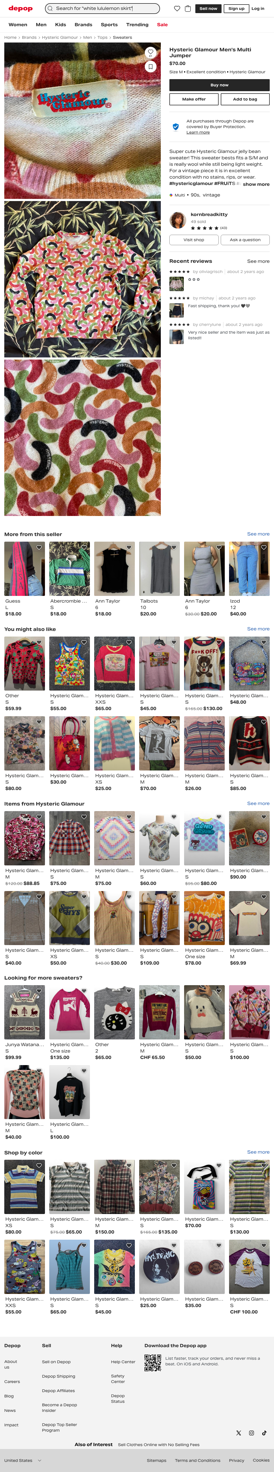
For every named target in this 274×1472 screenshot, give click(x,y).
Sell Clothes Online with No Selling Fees (159, 1444)
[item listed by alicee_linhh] (24, 1267)
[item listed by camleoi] (204, 838)
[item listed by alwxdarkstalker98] (249, 1267)
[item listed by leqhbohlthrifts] (24, 1012)
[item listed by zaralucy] (69, 1267)
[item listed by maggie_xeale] (249, 1187)
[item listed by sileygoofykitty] (159, 918)
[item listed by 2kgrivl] (159, 743)
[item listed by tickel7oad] (24, 918)
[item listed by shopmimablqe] (204, 1187)
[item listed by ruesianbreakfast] (114, 1012)
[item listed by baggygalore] (24, 743)
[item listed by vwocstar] (24, 1187)
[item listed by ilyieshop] (114, 918)
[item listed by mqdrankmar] (159, 1187)
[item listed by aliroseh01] (204, 664)
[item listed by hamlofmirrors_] (249, 664)
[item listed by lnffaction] (114, 1187)
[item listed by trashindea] (159, 1012)
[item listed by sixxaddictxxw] (69, 1012)
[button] (230, 228)
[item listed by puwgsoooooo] (69, 1092)
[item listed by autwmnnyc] (69, 1187)
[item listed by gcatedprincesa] (249, 838)
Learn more (198, 132)
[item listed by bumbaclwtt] (114, 664)
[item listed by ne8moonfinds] (159, 838)
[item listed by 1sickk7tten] (24, 1092)
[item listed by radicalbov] (204, 918)
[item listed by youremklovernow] (204, 743)
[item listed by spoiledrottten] (249, 1012)
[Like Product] (39, 547)
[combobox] (102, 8)
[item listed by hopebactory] (159, 1267)
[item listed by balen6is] (24, 838)
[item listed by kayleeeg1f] (69, 743)
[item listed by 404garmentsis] (69, 838)
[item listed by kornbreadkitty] (24, 569)
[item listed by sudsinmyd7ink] (204, 1012)
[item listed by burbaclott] (114, 1267)
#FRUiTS (225, 183)
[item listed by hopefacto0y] (204, 1267)
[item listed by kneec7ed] (114, 743)
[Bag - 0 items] (187, 8)
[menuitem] (18, 24)
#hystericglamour (191, 183)
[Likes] (177, 8)
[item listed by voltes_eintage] (114, 838)
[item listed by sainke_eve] (249, 743)
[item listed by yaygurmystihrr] (249, 918)
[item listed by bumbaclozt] (69, 664)
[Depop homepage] (21, 9)
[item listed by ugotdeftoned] (69, 918)
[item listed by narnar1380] (159, 664)
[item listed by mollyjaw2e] (24, 664)
